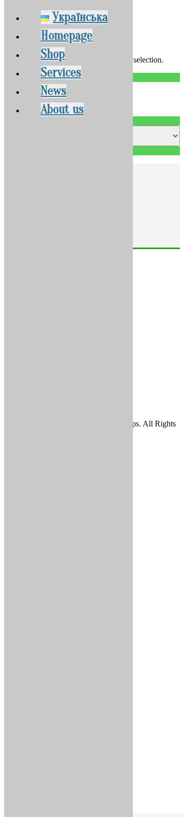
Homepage (67, 36)
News (53, 91)
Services (61, 72)
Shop (53, 54)
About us (62, 109)
